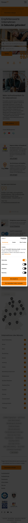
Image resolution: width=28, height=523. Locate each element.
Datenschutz (7, 254)
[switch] (24, 264)
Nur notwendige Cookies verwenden (14, 283)
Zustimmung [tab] (5, 242)
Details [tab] (14, 242)
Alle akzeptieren (14, 278)
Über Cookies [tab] (23, 242)
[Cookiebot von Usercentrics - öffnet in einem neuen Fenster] (20, 238)
